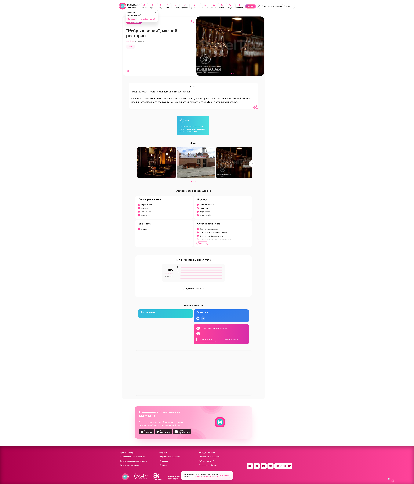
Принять (225, 475)
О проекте (163, 452)
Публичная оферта (127, 452)
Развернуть (202, 243)
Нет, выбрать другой (147, 19)
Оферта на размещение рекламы (133, 461)
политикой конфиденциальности (206, 476)
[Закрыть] (156, 12)
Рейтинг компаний (206, 461)
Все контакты (205, 339)
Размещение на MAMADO (209, 457)
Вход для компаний (207, 452)
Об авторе (163, 461)
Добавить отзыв (193, 289)
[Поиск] (259, 6)
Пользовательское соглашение (132, 457)
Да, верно (131, 19)
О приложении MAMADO (169, 457)
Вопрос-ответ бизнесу (208, 465)
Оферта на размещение (129, 465)
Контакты (163, 465)
